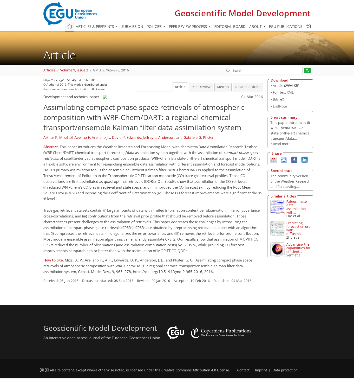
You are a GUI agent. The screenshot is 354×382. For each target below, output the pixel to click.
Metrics (223, 87)
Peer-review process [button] (188, 26)
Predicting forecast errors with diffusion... (298, 228)
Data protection (285, 370)
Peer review (201, 87)
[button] (228, 70)
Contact (243, 370)
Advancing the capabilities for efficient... (298, 248)
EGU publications (285, 26)
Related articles (247, 87)
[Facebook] (294, 159)
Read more (281, 143)
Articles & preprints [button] (95, 26)
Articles (49, 70)
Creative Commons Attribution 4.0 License (195, 370)
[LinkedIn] (304, 159)
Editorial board (230, 26)
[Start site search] (307, 70)
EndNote (280, 106)
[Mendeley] (273, 159)
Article (180, 87)
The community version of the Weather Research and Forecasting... (290, 181)
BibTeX (278, 99)
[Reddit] (284, 159)
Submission (132, 26)
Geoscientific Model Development (243, 13)
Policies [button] (155, 26)
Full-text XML (283, 92)
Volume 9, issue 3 (74, 70)
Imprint (261, 370)
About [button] (255, 26)
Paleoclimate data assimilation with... (296, 207)
